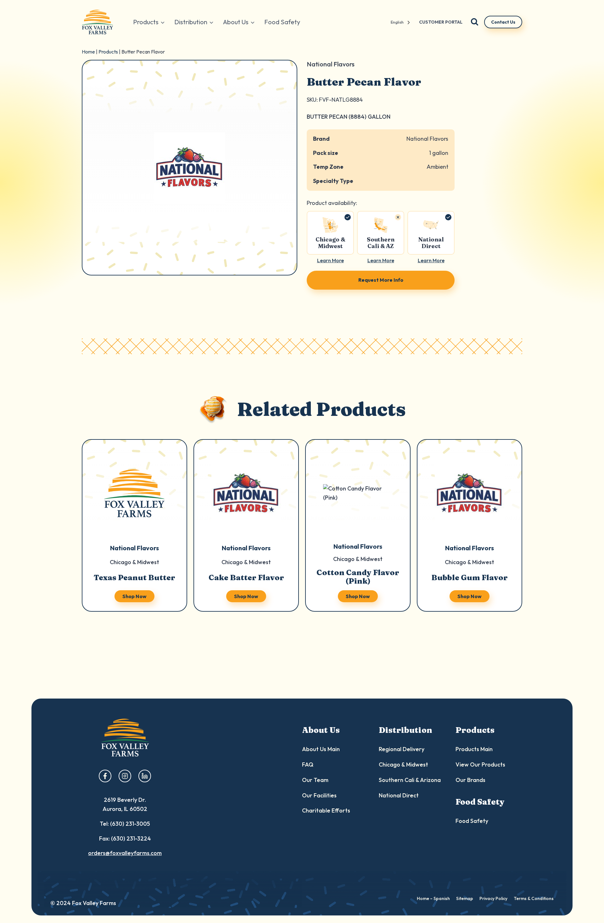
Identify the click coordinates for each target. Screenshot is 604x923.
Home (88, 51)
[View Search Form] (474, 22)
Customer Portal (440, 22)
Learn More (330, 260)
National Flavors (427, 138)
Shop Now (134, 596)
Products (108, 51)
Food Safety (282, 22)
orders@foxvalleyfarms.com (125, 853)
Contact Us (503, 22)
